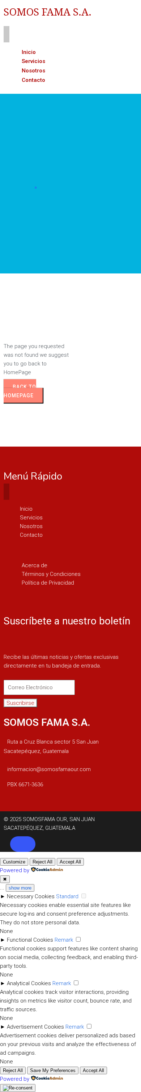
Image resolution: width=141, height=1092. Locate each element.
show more (20, 888)
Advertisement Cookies (35, 1027)
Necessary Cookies (31, 896)
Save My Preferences (53, 1070)
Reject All (42, 862)
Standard (67, 896)
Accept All (70, 862)
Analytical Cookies (29, 983)
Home (25, 187)
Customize (14, 862)
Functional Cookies (30, 940)
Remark (64, 940)
